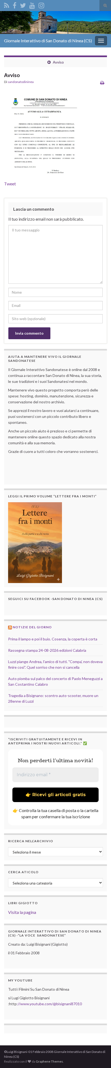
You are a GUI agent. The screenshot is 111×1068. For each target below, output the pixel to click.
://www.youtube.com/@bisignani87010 (49, 1003)
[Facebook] (14, 4)
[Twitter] (23, 4)
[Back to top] (99, 1056)
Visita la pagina (22, 912)
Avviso (58, 62)
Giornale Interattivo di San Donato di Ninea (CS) (48, 40)
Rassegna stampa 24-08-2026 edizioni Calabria (47, 650)
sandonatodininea (21, 82)
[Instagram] (41, 4)
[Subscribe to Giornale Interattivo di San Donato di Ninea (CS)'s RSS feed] (6, 4)
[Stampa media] (102, 82)
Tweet (10, 183)
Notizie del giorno (32, 627)
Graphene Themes (49, 1061)
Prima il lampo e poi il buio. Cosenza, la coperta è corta (52, 639)
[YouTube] (32, 4)
